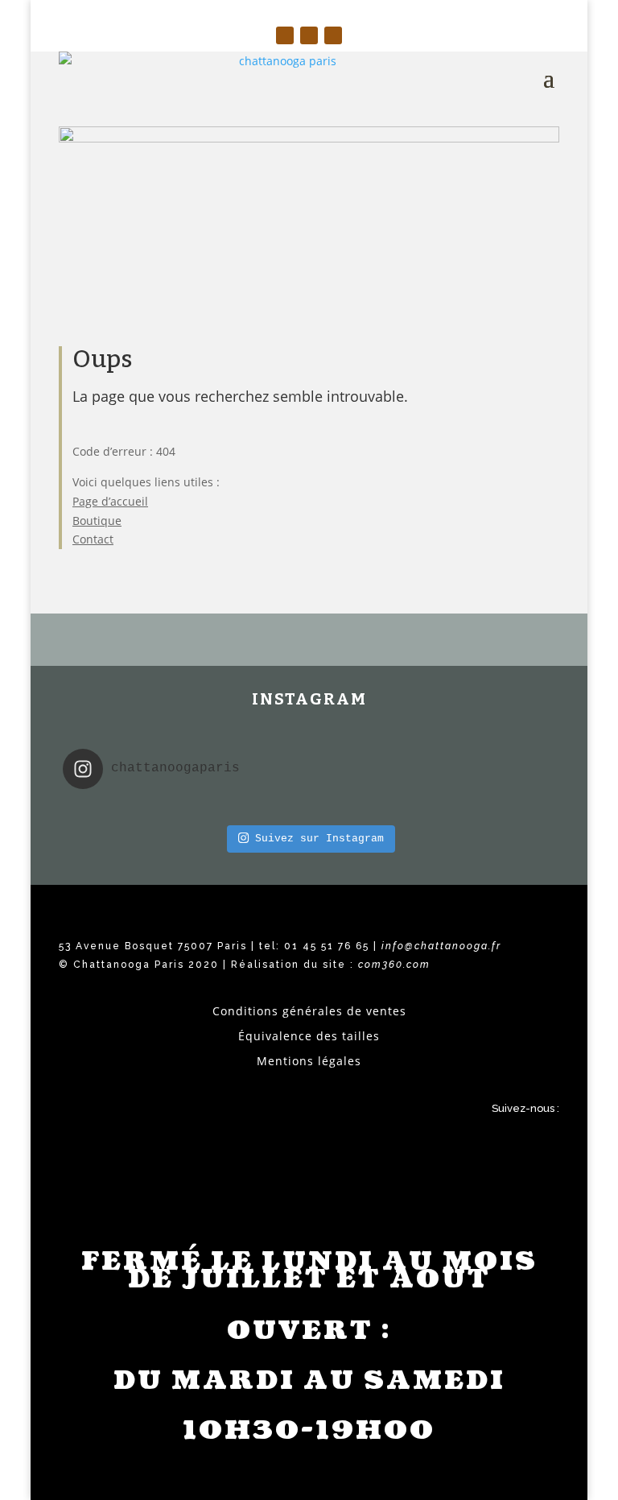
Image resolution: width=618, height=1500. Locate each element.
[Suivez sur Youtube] (333, 35)
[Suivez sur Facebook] (309, 35)
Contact (92, 539)
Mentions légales (309, 1060)
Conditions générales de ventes (309, 1011)
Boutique (97, 520)
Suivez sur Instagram (319, 839)
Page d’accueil (110, 501)
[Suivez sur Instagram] (285, 35)
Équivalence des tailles (309, 1035)
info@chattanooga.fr (441, 946)
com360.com (394, 964)
